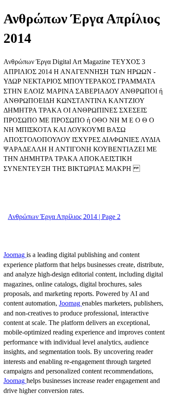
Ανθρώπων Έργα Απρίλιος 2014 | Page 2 (64, 216)
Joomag (14, 254)
